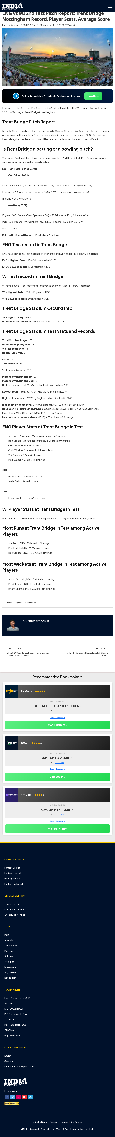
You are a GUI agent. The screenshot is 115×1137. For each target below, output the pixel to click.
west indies (30, 603)
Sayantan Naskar (34, 620)
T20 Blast (9, 1030)
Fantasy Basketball (13, 883)
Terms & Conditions (66, 1129)
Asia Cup (8, 1003)
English (7, 1055)
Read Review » (57, 717)
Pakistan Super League (15, 1024)
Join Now (93, 96)
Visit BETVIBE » (57, 828)
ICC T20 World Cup (14, 1008)
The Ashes (9, 1019)
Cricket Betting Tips (14, 909)
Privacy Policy (48, 1129)
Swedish (8, 1061)
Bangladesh (10, 977)
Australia (8, 940)
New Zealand (10, 967)
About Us (54, 1121)
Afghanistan (10, 972)
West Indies (10, 961)
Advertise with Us (86, 1129)
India (6, 934)
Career (64, 1121)
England (18, 603)
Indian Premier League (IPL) (17, 998)
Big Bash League (12, 1035)
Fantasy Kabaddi (12, 878)
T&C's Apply (59, 711)
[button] (7, 1097)
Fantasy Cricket (12, 867)
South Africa (10, 945)
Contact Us (76, 1121)
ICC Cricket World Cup (15, 1014)
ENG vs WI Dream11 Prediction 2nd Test (35, 234)
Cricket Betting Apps (14, 914)
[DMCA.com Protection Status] (11, 1103)
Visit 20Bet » (58, 776)
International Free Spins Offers (19, 1066)
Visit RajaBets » (57, 724)
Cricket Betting (12, 904)
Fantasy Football (12, 873)
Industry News (40, 1121)
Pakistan (8, 951)
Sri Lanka (8, 956)
